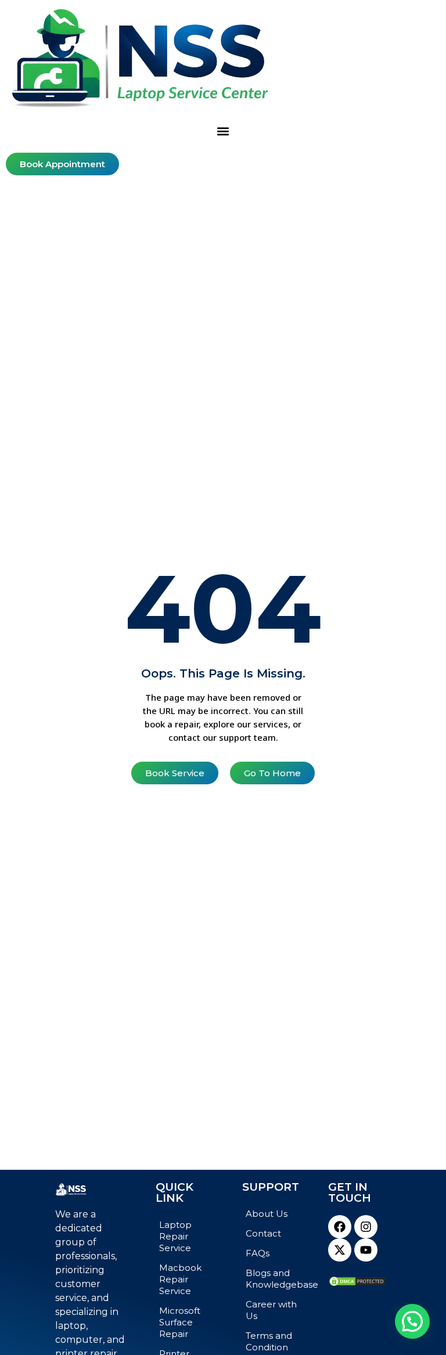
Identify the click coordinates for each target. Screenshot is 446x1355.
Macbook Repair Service (180, 1279)
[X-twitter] (339, 1250)
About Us (266, 1213)
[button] (223, 131)
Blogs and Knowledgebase (275, 1278)
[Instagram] (365, 1226)
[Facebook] (339, 1226)
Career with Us (271, 1310)
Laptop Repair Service (175, 1236)
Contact (263, 1233)
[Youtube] (365, 1250)
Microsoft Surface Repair (179, 1322)
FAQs (257, 1253)
